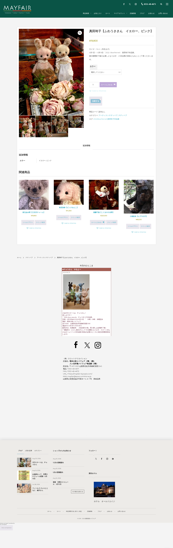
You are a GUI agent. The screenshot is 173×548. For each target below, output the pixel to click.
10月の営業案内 (58, 463)
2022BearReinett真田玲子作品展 (106, 119)
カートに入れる (107, 85)
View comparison (6, 527)
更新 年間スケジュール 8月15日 (60, 483)
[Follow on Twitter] (129, 4)
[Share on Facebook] (124, 4)
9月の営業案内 (58, 472)
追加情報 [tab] (86, 146)
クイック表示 (40, 222)
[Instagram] (135, 4)
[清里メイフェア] (17, 8)
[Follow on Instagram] (107, 459)
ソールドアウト (28, 222)
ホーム (19, 257)
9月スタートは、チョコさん (39, 463)
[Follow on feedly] (113, 459)
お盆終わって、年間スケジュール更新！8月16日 (40, 476)
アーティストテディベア (108, 115)
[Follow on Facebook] (101, 459)
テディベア (122, 115)
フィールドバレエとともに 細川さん (40, 489)
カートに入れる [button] (96, 222)
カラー (93, 66)
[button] (80, 33)
